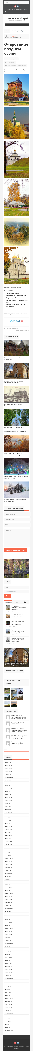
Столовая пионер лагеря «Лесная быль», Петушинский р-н (18, 623)
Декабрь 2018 (8, 899)
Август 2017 (8, 946)
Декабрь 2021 (8, 829)
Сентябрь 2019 (9, 873)
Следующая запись (22, 330)
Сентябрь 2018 (9, 908)
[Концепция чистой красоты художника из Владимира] (16, 443)
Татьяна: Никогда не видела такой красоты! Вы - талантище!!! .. (19, 743)
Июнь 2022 (8, 818)
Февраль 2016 (8, 998)
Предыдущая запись (11, 328)
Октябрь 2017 (8, 940)
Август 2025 (8, 780)
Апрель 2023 (8, 809)
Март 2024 (7, 791)
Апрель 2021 (8, 832)
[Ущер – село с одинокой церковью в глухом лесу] (16, 348)
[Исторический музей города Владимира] (16, 394)
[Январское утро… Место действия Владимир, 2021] (16, 489)
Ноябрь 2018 (8, 902)
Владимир (13, 36)
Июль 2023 (7, 803)
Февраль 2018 (8, 928)
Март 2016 (7, 995)
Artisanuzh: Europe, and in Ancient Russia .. (18, 722)
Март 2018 (7, 925)
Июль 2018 (7, 914)
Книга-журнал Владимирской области (15, 1046)
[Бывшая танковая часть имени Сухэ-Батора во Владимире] (16, 371)
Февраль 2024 (8, 794)
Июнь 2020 (8, 856)
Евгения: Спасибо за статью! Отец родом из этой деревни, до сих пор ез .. (19, 736)
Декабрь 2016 (8, 969)
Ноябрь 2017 (8, 937)
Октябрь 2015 (8, 1010)
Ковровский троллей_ (17, 31)
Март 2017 (7, 960)
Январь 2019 (8, 896)
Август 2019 (8, 876)
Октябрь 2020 (8, 844)
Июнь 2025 (8, 783)
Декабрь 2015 (8, 1004)
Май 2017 (7, 955)
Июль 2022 (7, 815)
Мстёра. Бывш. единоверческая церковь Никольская (19, 607)
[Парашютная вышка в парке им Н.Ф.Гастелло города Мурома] (8, 639)
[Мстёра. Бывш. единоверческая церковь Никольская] (8, 607)
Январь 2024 (8, 797)
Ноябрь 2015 (8, 1007)
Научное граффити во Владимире (15, 431)
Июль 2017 (7, 949)
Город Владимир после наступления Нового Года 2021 (16, 477)
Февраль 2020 (8, 858)
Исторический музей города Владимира (13, 405)
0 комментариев (11, 65)
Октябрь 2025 (8, 774)
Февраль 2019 (8, 893)
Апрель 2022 (8, 821)
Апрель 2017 (8, 957)
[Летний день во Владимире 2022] (16, 417)
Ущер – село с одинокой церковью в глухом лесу (16, 358)
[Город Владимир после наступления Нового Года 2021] (16, 466)
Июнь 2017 (8, 952)
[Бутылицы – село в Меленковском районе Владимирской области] (8, 631)
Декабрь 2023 (8, 800)
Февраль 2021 (8, 835)
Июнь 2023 (8, 806)
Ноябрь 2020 (8, 841)
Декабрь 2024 (8, 789)
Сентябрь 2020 (9, 847)
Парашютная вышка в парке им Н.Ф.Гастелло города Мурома (18, 639)
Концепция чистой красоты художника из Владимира (13, 454)
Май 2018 (7, 920)
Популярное (8, 602)
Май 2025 (7, 786)
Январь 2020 (8, 861)
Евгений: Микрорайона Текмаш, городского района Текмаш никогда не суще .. (19, 730)
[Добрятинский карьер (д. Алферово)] (16, 568)
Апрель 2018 (8, 923)
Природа (15, 59)
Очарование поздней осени (16, 49)
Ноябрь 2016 (8, 972)
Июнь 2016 (8, 987)
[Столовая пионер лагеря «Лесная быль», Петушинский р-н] (8, 623)
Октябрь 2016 (8, 975)
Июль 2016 (7, 984)
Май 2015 (7, 1024)
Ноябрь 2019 (8, 867)
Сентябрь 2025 (9, 777)
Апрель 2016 (8, 992)
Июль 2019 (7, 879)
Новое (16, 602)
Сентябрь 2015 (9, 1013)
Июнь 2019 (8, 882)
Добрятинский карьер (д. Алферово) (15, 576)
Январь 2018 (8, 931)
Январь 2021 (8, 838)
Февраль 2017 (8, 963)
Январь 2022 (8, 826)
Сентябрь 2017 (9, 943)
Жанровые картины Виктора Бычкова (17, 615)
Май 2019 (7, 885)
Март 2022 (7, 824)
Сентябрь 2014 (9, 1030)
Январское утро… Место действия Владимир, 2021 (15, 500)
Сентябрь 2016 (9, 978)
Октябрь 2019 (8, 870)
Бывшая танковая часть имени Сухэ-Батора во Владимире (16, 381)
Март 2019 (7, 891)
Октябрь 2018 (8, 905)
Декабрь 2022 (8, 812)
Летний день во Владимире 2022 (14, 427)
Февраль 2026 (8, 762)
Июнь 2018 (8, 917)
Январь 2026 (8, 765)
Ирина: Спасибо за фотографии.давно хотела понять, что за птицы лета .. (19, 717)
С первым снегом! (13, 293)
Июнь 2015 (8, 1022)
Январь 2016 (8, 1001)
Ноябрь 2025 (8, 771)
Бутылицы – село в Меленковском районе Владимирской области (18, 631)
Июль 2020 (7, 853)
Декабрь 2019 (8, 864)
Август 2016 (8, 981)
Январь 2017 (8, 966)
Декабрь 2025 (8, 768)
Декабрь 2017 (8, 934)
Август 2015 (8, 1016)
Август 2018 (8, 911)
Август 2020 (8, 850)
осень (18, 314)
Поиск (8, 596)
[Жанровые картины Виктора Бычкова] (8, 616)
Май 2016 (7, 990)
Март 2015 (7, 1027)
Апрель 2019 (8, 888)
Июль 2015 (7, 1019)
